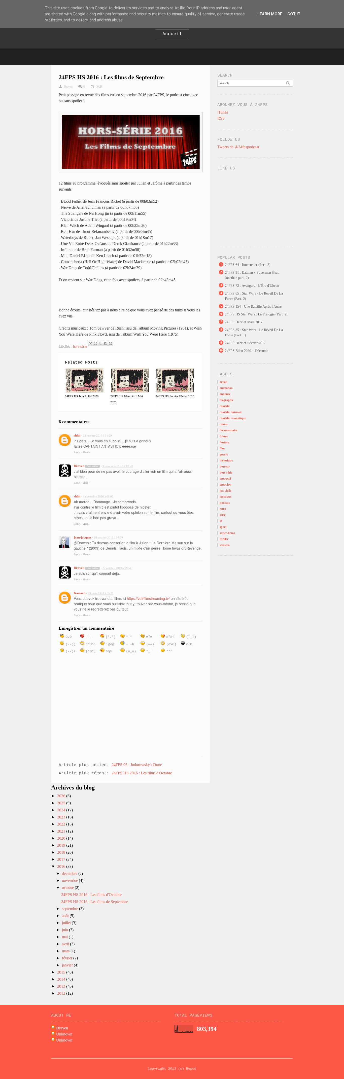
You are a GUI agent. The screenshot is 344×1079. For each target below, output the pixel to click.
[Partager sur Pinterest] (110, 343)
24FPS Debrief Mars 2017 (243, 322)
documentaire (228, 430)
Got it (293, 14)
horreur (225, 466)
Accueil (172, 34)
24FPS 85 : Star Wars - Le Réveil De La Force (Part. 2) (254, 296)
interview (225, 484)
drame (224, 436)
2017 (61, 859)
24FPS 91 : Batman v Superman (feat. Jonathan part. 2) (252, 275)
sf (221, 521)
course (224, 424)
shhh (77, 435)
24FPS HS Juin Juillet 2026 (81, 396)
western (225, 545)
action (223, 382)
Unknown (64, 1034)
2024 (61, 810)
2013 (61, 986)
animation (226, 388)
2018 (61, 852)
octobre (68, 887)
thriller (224, 539)
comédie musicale (231, 412)
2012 (61, 993)
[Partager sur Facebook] (105, 343)
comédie (225, 406)
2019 (61, 845)
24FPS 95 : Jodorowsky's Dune (137, 765)
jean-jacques (82, 537)
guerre (224, 454)
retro (223, 509)
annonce (225, 394)
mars (66, 951)
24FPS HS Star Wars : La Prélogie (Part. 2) (256, 314)
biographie (226, 400)
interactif (225, 478)
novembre (70, 880)
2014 (61, 979)
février (67, 958)
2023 (61, 817)
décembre (70, 873)
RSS (221, 118)
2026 (61, 796)
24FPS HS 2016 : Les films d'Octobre (142, 773)
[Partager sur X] (100, 343)
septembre (70, 909)
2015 (61, 972)
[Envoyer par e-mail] (90, 343)
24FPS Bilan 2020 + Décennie (246, 351)
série (222, 515)
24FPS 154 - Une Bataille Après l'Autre (253, 306)
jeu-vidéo (225, 490)
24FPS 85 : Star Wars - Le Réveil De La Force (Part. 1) (254, 332)
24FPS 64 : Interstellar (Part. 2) (247, 265)
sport (223, 527)
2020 (61, 838)
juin (65, 930)
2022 (61, 824)
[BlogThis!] (95, 343)
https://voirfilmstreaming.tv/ (148, 598)
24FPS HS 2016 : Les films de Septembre (94, 902)
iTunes (222, 112)
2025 (61, 803)
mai (65, 937)
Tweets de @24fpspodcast (238, 147)
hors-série (80, 346)
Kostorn (79, 593)
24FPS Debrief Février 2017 (245, 343)
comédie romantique (233, 418)
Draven (79, 466)
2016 (61, 866)
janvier (68, 965)
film (222, 448)
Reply (77, 452)
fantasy (224, 442)
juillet (67, 923)
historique (226, 460)
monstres (225, 496)
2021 (61, 831)
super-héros (227, 533)
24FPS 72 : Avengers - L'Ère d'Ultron (252, 285)
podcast (225, 503)
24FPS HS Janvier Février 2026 (175, 396)
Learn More (269, 14)
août (66, 916)
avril (66, 944)
